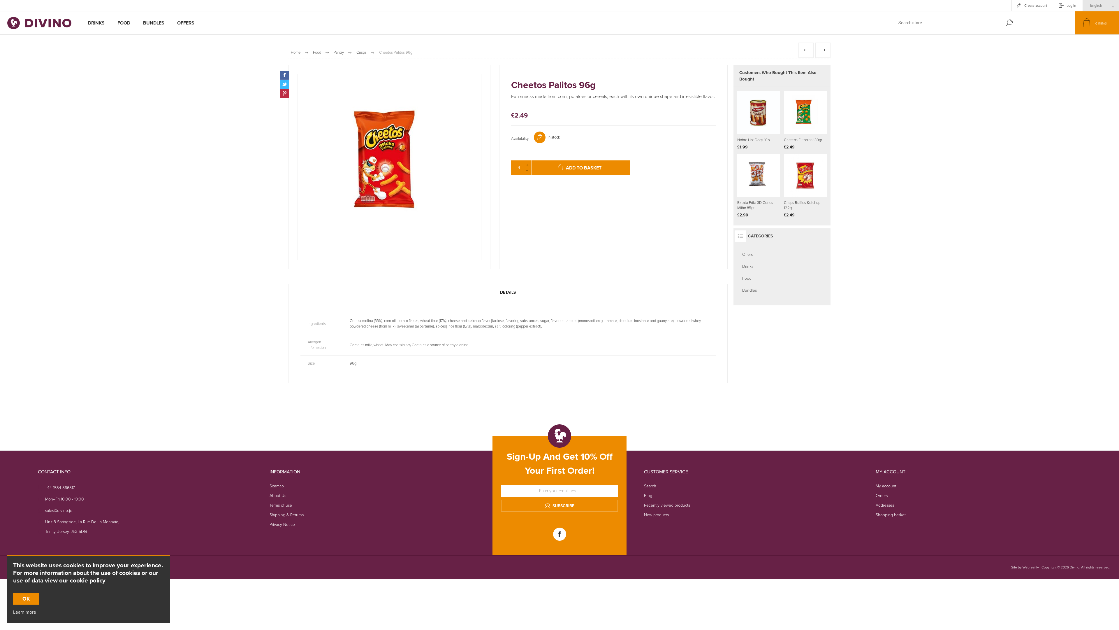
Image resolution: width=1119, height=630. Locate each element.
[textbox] (945, 22)
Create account (1035, 5)
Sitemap (277, 486)
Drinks (747, 266)
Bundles (749, 290)
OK (26, 599)
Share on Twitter (284, 84)
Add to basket (766, 119)
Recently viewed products (667, 505)
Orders (882, 496)
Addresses (885, 505)
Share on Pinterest (284, 93)
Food (747, 278)
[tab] (508, 292)
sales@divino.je (58, 511)
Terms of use (281, 505)
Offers (747, 254)
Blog (648, 496)
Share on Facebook (284, 75)
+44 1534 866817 (60, 488)
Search (1009, 22)
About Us (278, 496)
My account (886, 486)
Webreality (1031, 567)
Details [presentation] (508, 292)
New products (656, 515)
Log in (1071, 5)
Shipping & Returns (287, 515)
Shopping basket (891, 515)
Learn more (24, 612)
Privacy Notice (282, 525)
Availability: (520, 138)
